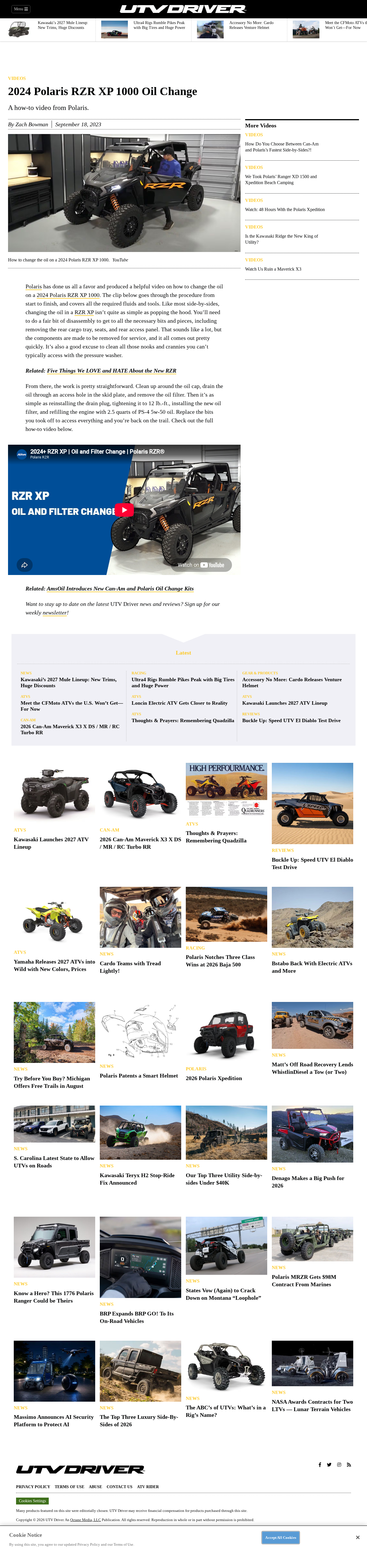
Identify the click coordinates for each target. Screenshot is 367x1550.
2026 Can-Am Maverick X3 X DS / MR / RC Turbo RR (70, 729)
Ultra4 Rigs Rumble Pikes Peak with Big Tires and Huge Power (183, 682)
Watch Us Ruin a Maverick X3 (273, 269)
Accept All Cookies (280, 1537)
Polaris (34, 286)
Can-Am (28, 720)
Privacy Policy (33, 1487)
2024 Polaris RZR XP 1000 (68, 295)
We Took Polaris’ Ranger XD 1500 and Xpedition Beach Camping (281, 179)
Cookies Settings (32, 1501)
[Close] (358, 1537)
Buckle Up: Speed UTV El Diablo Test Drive (291, 720)
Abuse (95, 1487)
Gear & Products (260, 673)
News (26, 673)
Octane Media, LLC (85, 1520)
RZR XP (84, 312)
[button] (320, 1465)
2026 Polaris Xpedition (214, 1078)
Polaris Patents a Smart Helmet (139, 1075)
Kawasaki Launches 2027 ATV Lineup (284, 703)
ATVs (25, 696)
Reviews (251, 714)
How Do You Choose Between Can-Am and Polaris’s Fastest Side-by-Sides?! (282, 146)
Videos (17, 78)
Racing (139, 673)
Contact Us (119, 1487)
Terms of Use (69, 1487)
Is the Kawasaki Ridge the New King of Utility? (281, 239)
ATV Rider (148, 1487)
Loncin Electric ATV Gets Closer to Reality (180, 703)
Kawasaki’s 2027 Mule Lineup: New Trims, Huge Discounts (69, 682)
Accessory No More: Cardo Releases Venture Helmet (292, 682)
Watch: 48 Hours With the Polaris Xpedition (285, 209)
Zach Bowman (31, 124)
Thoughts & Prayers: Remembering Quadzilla (183, 720)
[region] (183, 1537)
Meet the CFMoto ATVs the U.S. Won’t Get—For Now (72, 706)
